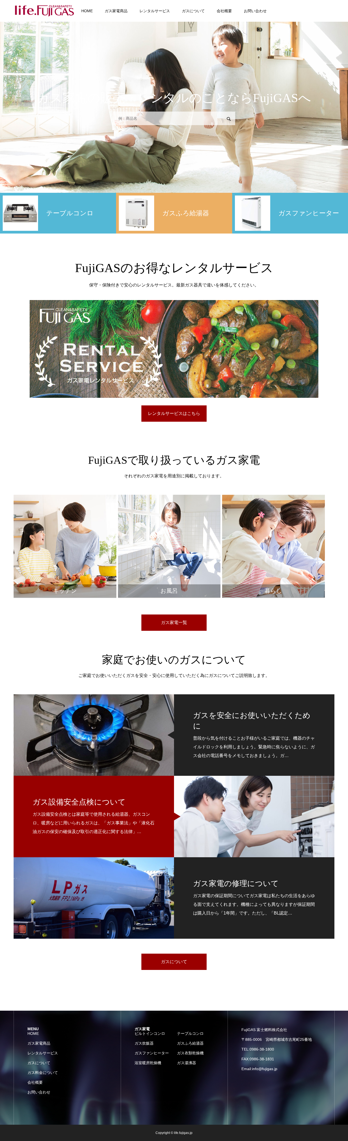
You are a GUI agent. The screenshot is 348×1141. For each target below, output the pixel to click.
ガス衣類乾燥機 (190, 1053)
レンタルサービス (154, 11)
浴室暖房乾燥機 (148, 1063)
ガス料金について (42, 1072)
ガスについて (193, 11)
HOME (87, 11)
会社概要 (224, 11)
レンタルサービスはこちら (174, 413)
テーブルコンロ (190, 1033)
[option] (58, 213)
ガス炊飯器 (144, 1043)
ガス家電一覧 (174, 622)
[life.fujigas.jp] (45, 11)
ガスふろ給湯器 (190, 1043)
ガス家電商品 (116, 11)
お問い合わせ (255, 11)
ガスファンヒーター (152, 1053)
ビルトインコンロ (150, 1033)
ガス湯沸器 (186, 1063)
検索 (228, 118)
